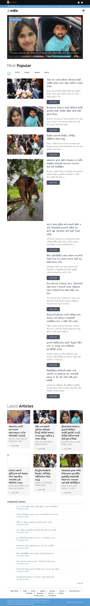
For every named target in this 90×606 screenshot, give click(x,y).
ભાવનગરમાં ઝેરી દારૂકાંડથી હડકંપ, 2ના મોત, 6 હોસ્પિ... (35, 505)
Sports (46, 32)
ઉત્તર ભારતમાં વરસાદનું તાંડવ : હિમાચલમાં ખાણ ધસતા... (36, 521)
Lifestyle (29, 553)
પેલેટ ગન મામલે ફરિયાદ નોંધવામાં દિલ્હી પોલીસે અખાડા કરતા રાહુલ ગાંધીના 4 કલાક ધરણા (44, 392)
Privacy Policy (39, 555)
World (17, 32)
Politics (61, 553)
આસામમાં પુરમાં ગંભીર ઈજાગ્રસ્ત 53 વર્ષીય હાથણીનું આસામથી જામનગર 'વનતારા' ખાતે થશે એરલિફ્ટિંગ (71, 436)
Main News (14, 550)
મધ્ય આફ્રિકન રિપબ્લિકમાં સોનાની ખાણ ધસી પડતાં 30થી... (36, 489)
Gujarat (27, 32)
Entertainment (74, 550)
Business (40, 553)
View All (80, 542)
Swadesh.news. (23, 559)
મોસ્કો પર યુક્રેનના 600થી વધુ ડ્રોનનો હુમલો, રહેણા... (34, 482)
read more (53, 61)
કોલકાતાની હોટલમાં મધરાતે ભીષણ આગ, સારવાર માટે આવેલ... (38, 529)
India (9, 32)
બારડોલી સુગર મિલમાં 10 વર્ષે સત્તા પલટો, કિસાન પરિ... (35, 536)
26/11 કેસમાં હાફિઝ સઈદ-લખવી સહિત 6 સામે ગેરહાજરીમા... (37, 466)
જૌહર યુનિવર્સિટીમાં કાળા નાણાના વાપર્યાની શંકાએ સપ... (35, 513)
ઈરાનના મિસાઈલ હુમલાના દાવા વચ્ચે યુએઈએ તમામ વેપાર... (37, 474)
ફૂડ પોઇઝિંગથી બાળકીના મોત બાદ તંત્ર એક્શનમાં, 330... (36, 497)
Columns (51, 553)
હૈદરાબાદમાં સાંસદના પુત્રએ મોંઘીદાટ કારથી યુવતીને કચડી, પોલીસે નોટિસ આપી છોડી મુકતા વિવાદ (71, 392)
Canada (37, 32)
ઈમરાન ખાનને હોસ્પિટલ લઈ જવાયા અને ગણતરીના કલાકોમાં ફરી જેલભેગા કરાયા (18, 436)
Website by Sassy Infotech (75, 561)
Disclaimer (52, 555)
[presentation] (12, 17)
